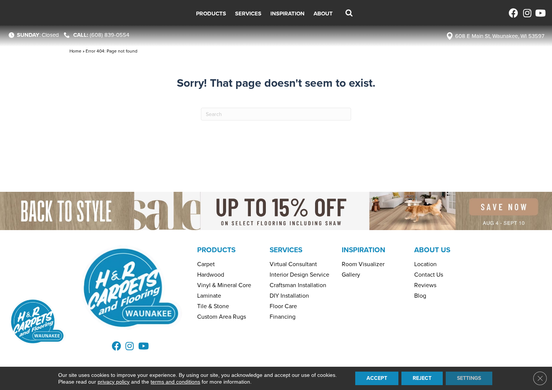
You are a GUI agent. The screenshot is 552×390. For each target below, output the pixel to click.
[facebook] (513, 13)
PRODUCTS (216, 249)
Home (75, 51)
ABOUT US (432, 249)
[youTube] (539, 13)
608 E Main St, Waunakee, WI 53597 (499, 36)
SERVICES (286, 249)
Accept (376, 378)
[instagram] (526, 13)
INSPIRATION (363, 249)
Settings (469, 378)
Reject (422, 378)
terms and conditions (175, 382)
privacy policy (114, 382)
